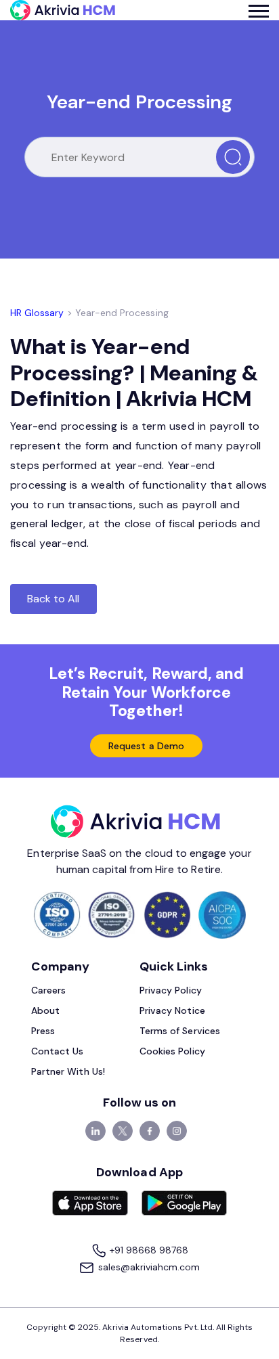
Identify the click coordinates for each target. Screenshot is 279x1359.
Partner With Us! (68, 1071)
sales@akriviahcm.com (147, 1267)
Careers (48, 990)
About (45, 1010)
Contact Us (57, 1051)
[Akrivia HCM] (62, 10)
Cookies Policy (172, 1051)
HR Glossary (37, 313)
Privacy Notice (172, 1010)
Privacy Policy (171, 990)
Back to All (53, 599)
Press (43, 1031)
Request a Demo (146, 746)
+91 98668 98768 (148, 1250)
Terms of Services (180, 1031)
